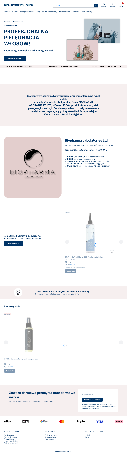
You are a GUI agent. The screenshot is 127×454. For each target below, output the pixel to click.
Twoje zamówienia (51, 435)
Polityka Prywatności (10, 443)
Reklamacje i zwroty (10, 437)
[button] (96, 5)
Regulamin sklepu (9, 435)
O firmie (87, 435)
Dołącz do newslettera (92, 400)
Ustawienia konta (50, 437)
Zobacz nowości (13, 243)
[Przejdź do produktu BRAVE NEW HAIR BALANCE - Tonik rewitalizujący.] (90, 232)
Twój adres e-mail (87, 395)
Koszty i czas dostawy (11, 441)
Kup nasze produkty (14, 58)
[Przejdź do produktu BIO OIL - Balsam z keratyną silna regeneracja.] (29, 334)
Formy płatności (9, 439)
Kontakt (87, 437)
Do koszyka (71, 271)
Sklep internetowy (63, 451)
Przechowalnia (49, 439)
